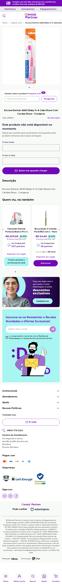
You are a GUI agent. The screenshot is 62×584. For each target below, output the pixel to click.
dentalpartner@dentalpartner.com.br (31, 550)
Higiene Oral (16, 23)
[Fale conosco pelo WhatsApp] (44, 576)
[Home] (31, 16)
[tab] (10, 9)
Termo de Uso (29, 338)
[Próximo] (59, 230)
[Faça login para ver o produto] (16, 218)
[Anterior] (3, 230)
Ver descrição (53, 118)
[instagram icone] (10, 496)
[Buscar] (4, 16)
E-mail (32, 422)
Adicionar (46, 263)
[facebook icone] (16, 496)
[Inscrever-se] (53, 329)
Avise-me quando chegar (33, 171)
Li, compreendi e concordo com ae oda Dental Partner (30, 337)
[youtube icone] (4, 496)
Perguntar (49, 99)
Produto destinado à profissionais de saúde (16, 261)
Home (4, 23)
